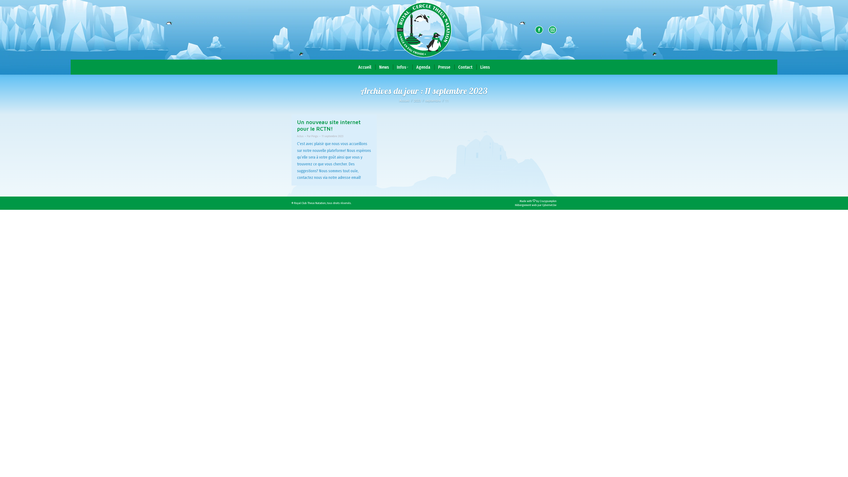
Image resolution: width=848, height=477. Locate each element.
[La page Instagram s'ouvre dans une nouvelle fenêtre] (552, 30)
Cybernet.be (549, 205)
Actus (300, 136)
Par (312, 136)
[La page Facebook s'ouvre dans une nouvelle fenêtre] (539, 30)
